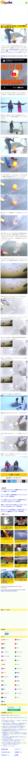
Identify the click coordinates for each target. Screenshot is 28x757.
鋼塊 (7, 51)
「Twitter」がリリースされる (8, 745)
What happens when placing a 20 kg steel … (13, 590)
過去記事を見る (14, 709)
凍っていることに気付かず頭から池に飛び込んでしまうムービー (21, 541)
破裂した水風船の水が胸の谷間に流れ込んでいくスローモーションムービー (21, 527)
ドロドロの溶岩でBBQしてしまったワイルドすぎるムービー (7, 539)
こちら (18, 715)
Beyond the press (14, 49)
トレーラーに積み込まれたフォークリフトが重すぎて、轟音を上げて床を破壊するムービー (7, 527)
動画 (26, 24)
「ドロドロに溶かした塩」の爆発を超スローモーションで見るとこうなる (7, 553)
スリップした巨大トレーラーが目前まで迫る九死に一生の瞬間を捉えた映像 (21, 565)
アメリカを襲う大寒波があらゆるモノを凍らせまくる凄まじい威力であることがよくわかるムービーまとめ (21, 554)
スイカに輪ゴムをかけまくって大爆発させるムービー (7, 565)
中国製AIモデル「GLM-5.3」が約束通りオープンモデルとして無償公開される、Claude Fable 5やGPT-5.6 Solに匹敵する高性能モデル (14, 734)
